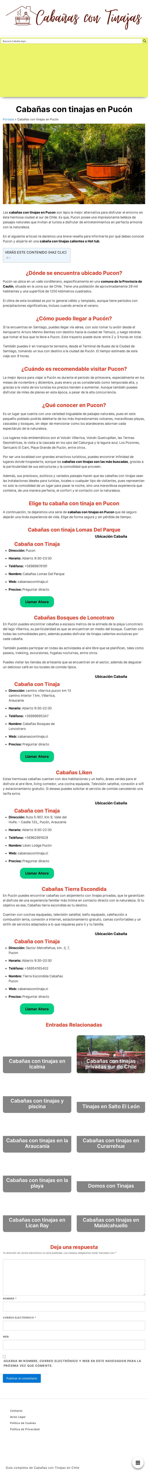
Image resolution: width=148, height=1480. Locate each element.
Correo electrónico (19, 1317)
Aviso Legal (17, 1416)
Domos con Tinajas (111, 1186)
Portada (8, 119)
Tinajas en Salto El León (111, 1106)
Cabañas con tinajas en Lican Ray (37, 1223)
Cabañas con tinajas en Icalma (37, 1064)
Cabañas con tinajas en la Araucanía (37, 1143)
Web (6, 1336)
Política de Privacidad (25, 1429)
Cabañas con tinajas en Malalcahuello (111, 1223)
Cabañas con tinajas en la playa (37, 1183)
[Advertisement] (74, 71)
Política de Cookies (23, 1423)
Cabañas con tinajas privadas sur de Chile (111, 1064)
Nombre (10, 1298)
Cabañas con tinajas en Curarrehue (111, 1143)
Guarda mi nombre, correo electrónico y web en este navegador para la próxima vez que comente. (72, 1363)
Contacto (16, 1410)
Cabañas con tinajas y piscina (37, 1103)
